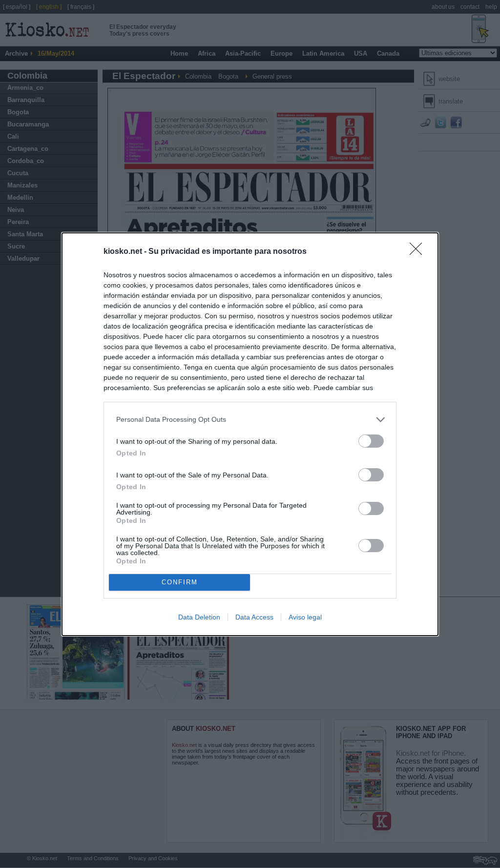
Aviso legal (305, 617)
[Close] (419, 252)
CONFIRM (180, 582)
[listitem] (250, 419)
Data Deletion (199, 617)
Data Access (254, 617)
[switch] (371, 441)
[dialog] (250, 434)
